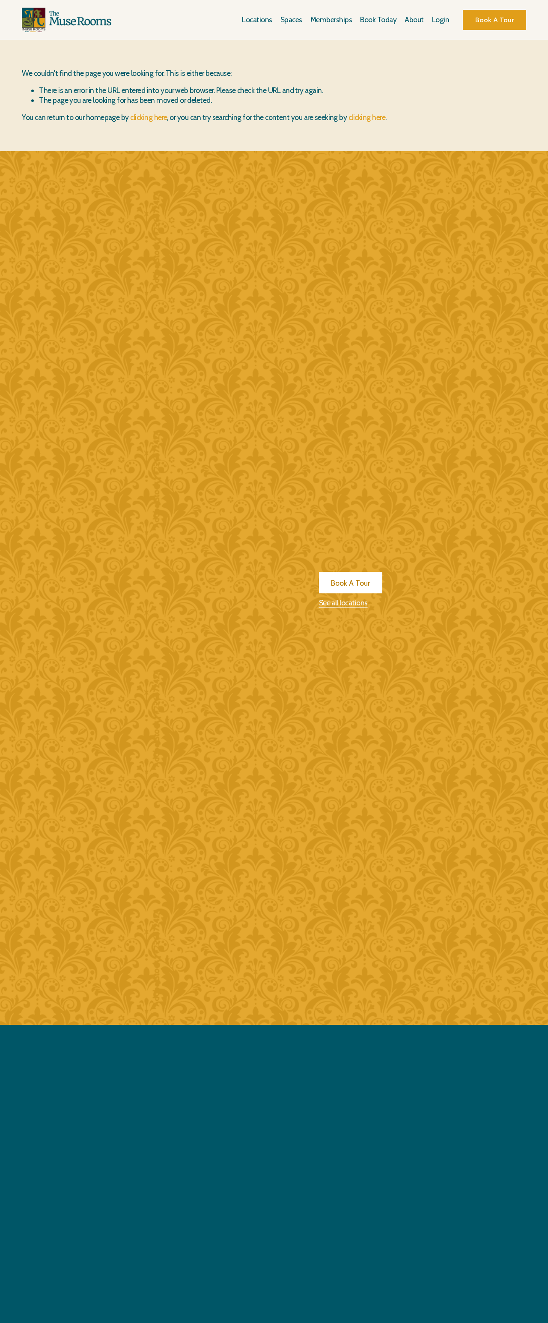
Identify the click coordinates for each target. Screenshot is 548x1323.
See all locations (343, 602)
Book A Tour (494, 20)
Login (440, 19)
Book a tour (350, 582)
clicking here (148, 117)
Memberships (331, 19)
